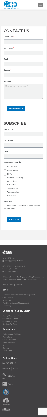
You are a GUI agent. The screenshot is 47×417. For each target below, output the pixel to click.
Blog (4, 345)
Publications (7, 337)
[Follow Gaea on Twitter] (7, 363)
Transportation (13, 192)
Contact (19, 285)
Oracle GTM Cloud (10, 321)
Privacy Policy (8, 285)
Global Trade (12, 181)
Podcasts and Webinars (12, 334)
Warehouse (11, 196)
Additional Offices (11, 271)
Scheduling (11, 185)
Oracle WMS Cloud (10, 319)
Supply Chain (12, 188)
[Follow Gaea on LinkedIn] (4, 363)
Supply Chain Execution (12, 316)
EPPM (9, 174)
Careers (6, 348)
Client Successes (9, 340)
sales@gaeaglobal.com (14, 261)
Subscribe (14, 220)
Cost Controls (12, 170)
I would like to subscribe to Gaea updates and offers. (23, 206)
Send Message (16, 109)
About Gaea (7, 351)
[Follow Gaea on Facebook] (15, 363)
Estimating (7, 306)
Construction (12, 167)
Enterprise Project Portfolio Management (19, 295)
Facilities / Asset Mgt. (15, 178)
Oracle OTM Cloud (10, 324)
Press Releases (9, 342)
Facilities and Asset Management (16, 303)
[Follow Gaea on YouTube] (11, 363)
